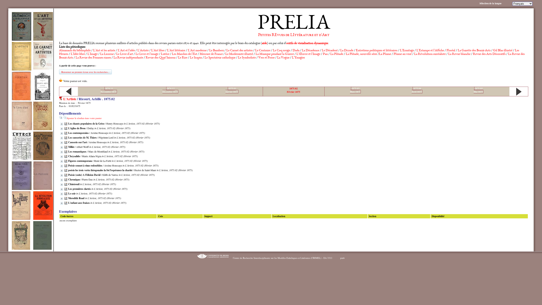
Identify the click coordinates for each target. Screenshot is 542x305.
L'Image (92, 54)
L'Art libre (158, 50)
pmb (342, 257)
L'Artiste (143, 50)
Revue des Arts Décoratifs (489, 54)
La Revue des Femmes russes (93, 58)
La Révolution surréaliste (430, 54)
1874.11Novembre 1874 (109, 90)
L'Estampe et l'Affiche (430, 50)
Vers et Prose (266, 58)
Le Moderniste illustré (239, 54)
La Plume (385, 54)
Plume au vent (403, 54)
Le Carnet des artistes (239, 50)
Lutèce (165, 54)
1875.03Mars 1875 (355, 90)
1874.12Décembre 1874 (170, 90)
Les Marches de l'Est (184, 54)
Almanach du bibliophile (75, 50)
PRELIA (293, 24)
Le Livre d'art (124, 54)
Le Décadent (330, 50)
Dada (296, 50)
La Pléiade (336, 54)
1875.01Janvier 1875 (231, 90)
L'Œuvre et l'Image (308, 54)
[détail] (61, 124)
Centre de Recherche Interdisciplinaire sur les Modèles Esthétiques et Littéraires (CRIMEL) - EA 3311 (282, 257)
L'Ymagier (298, 58)
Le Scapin (196, 58)
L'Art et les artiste (104, 50)
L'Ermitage (407, 50)
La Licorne (107, 54)
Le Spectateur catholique (220, 58)
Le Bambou (216, 50)
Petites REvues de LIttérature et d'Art (293, 35)
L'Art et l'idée (126, 50)
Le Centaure (262, 50)
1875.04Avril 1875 (417, 90)
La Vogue (283, 58)
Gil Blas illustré (502, 50)
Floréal (451, 50)
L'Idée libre (78, 54)
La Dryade (346, 50)
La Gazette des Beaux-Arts (474, 50)
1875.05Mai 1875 (478, 90)
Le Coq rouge (281, 50)
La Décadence (310, 50)
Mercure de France (211, 54)
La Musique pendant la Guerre (275, 54)
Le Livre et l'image (147, 54)
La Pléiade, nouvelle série (361, 54)
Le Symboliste (247, 58)
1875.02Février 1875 (293, 90)
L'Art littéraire (176, 50)
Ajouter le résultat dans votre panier (84, 118)
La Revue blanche (459, 54)
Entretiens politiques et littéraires (376, 50)
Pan (325, 54)
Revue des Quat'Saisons (161, 58)
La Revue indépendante (128, 58)
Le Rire (182, 58)
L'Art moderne (197, 50)
